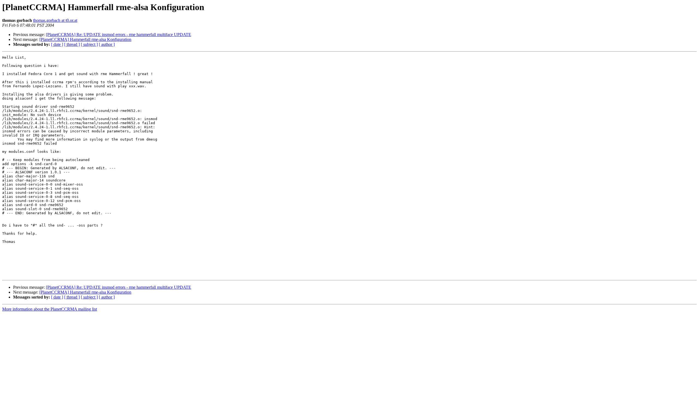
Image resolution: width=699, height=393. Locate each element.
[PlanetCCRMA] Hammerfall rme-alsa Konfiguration (85, 39)
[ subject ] (89, 44)
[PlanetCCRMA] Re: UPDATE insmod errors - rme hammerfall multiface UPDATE (118, 34)
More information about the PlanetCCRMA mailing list (49, 309)
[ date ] (57, 44)
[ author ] (107, 44)
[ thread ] (72, 44)
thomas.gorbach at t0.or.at (55, 20)
